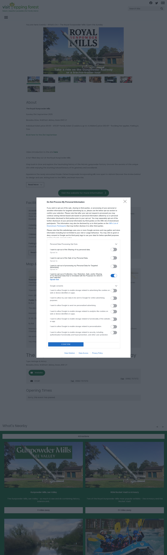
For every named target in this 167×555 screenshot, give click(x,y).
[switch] (114, 249)
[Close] (125, 202)
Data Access (83, 353)
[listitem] (83, 244)
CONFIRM (65, 344)
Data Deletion (69, 353)
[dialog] (83, 277)
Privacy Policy (97, 353)
